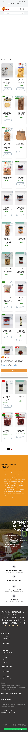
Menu (25, 9)
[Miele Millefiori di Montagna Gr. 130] (21, 198)
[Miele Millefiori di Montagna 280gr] (7, 321)
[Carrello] (23, 9)
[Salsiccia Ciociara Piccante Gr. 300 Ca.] (7, 419)
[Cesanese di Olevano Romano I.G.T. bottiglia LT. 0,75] (7, 387)
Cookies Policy (4, 365)
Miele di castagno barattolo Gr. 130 (7, 208)
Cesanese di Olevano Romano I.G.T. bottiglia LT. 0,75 (7, 398)
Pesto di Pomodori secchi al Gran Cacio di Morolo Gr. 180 (21, 270)
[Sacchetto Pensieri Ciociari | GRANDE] (21, 134)
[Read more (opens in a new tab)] (14, 3)
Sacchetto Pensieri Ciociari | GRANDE (20, 144)
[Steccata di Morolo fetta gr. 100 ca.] (7, 103)
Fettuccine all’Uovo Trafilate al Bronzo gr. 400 (20, 81)
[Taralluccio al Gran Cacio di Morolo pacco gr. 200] (7, 259)
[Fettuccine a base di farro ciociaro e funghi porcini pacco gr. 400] (7, 229)
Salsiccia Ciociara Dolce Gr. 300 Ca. (21, 430)
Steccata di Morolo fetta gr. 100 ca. (7, 113)
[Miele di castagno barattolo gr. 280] (21, 288)
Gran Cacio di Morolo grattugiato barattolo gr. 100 (7, 299)
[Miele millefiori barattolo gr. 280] (7, 353)
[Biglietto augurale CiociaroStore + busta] (7, 70)
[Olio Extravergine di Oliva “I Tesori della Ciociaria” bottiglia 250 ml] (21, 321)
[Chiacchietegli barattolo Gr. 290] (21, 387)
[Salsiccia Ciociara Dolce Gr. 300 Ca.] (21, 419)
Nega (14, 374)
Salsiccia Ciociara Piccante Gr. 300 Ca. (7, 430)
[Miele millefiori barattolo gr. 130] (21, 168)
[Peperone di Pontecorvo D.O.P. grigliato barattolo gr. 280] (21, 353)
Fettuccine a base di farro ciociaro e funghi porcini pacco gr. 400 (7, 241)
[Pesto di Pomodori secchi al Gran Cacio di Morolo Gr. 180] (21, 259)
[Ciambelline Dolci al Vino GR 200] (7, 168)
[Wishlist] (20, 9)
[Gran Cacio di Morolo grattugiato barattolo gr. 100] (7, 288)
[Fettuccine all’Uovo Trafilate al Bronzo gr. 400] (21, 70)
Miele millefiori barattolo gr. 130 (21, 178)
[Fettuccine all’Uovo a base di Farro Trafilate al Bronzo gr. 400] (7, 134)
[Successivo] (19, 449)
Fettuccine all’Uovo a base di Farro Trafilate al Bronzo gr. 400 (7, 146)
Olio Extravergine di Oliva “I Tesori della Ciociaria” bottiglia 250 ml (20, 332)
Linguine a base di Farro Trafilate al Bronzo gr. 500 (21, 114)
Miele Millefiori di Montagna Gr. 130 (21, 208)
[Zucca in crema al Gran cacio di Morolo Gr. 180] (21, 229)
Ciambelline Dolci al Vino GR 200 (7, 178)
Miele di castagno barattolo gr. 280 (20, 299)
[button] (26, 357)
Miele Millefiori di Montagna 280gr (7, 331)
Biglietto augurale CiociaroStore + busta (7, 81)
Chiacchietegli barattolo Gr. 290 (20, 398)
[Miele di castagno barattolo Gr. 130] (7, 198)
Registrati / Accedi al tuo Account (14, 5)
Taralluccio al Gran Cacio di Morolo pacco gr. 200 (7, 270)
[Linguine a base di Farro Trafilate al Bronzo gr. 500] (21, 103)
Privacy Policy (15, 365)
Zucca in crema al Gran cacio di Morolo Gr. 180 (21, 240)
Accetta (14, 370)
